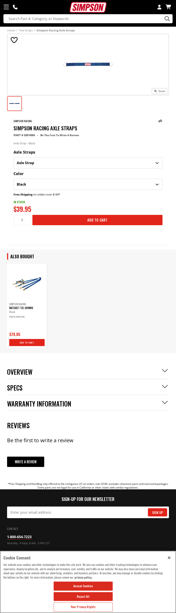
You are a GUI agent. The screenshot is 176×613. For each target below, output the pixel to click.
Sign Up (157, 512)
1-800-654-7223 (19, 536)
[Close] (169, 557)
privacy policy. (83, 577)
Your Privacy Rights (83, 607)
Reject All (83, 596)
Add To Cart (97, 220)
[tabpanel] (27, 306)
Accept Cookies (83, 586)
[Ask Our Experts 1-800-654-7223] (15, 7)
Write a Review (25, 461)
